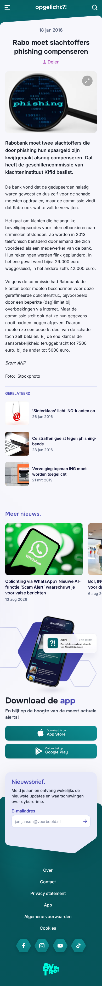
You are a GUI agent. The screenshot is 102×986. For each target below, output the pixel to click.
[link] (50, 7)
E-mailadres (23, 811)
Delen (54, 62)
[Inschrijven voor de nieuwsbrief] (85, 821)
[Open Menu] (7, 7)
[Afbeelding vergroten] (87, 81)
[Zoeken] (94, 7)
